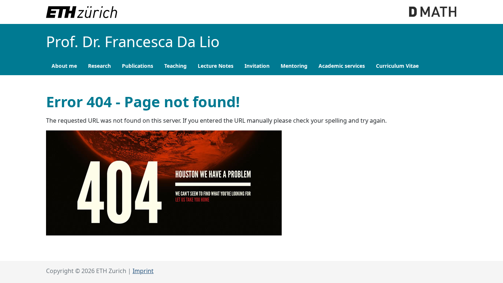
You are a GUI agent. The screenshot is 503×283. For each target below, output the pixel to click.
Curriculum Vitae (397, 65)
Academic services (342, 65)
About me (64, 65)
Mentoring (294, 65)
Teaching (175, 65)
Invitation (257, 65)
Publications (137, 65)
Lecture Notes (215, 65)
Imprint (143, 271)
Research (99, 65)
